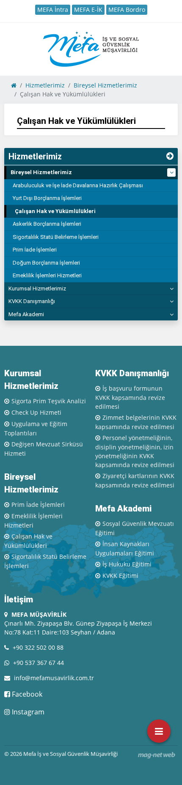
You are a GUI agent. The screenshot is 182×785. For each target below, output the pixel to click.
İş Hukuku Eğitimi (127, 564)
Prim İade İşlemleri (35, 249)
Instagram (27, 712)
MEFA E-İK (88, 9)
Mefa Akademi (26, 314)
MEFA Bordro (126, 9)
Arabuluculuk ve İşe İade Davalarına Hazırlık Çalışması (78, 185)
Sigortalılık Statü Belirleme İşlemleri (56, 237)
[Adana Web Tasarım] (156, 755)
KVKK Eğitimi (120, 576)
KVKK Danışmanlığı (31, 301)
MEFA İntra (52, 9)
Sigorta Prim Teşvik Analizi (48, 401)
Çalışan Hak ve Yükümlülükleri (55, 211)
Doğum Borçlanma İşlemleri (46, 263)
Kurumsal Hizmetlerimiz (37, 288)
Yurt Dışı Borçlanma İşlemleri (47, 198)
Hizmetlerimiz (35, 156)
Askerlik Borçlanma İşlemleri (47, 224)
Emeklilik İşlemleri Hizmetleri (47, 275)
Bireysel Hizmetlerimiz (41, 172)
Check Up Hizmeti (36, 412)
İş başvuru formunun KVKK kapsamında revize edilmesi (130, 397)
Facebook (26, 694)
